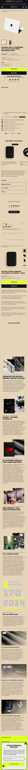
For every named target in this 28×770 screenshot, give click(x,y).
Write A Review (14, 211)
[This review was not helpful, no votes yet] (23, 239)
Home (2, 10)
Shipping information (6, 184)
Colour (2, 62)
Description (3, 180)
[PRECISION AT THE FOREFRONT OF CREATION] (14, 671)
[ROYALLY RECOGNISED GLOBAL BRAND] (14, 707)
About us (3, 191)
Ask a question (4, 187)
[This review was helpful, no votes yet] (21, 239)
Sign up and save (5, 741)
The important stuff (6, 737)
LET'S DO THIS (14, 764)
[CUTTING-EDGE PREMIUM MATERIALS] (14, 638)
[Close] (25, 743)
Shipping (9, 59)
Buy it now (14, 73)
